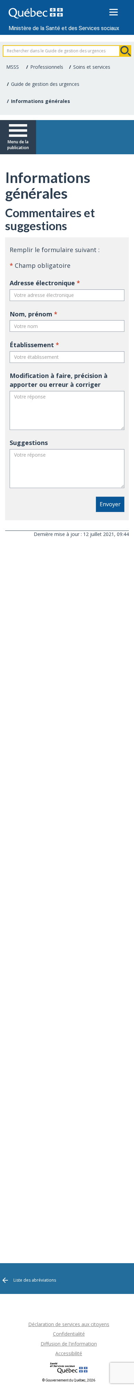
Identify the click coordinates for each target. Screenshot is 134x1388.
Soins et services (91, 67)
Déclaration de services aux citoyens (68, 1324)
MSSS (12, 67)
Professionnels (46, 67)
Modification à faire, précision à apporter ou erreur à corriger (59, 380)
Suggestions (29, 442)
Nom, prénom (33, 314)
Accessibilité (68, 1353)
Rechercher (125, 51)
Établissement (34, 345)
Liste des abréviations (34, 1280)
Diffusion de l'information (69, 1343)
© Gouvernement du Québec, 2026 (68, 1380)
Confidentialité (69, 1334)
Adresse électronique (45, 283)
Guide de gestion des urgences (45, 84)
